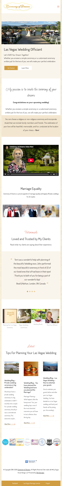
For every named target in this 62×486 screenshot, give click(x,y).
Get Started (11, 68)
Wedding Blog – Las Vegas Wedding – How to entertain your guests (50, 381)
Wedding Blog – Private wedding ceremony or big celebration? (10, 384)
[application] (31, 160)
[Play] (5, 175)
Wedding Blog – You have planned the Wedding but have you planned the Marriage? (31, 387)
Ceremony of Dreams (24, 470)
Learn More (25, 68)
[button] (27, 291)
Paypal (48, 483)
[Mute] (54, 175)
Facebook (15, 483)
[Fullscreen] (56, 175)
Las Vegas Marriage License (31, 483)
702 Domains (40, 473)
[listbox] (31, 275)
